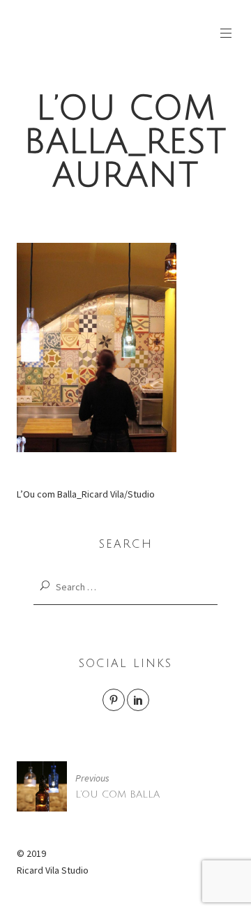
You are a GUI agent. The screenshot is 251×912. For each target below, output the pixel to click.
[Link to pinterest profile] (113, 700)
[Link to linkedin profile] (138, 700)
